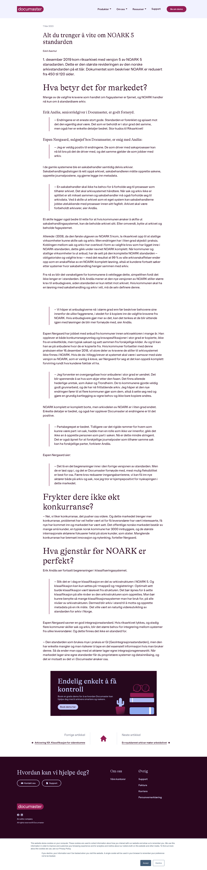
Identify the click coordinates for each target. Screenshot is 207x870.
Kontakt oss (30, 783)
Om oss (121, 9)
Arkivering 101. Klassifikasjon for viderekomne (60, 742)
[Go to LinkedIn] (22, 815)
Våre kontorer (118, 779)
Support (156, 9)
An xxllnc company (25, 819)
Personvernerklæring (150, 797)
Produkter (103, 9)
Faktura (143, 785)
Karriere (143, 791)
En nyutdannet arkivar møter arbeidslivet (144, 742)
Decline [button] (158, 863)
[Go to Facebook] (18, 815)
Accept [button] (146, 863)
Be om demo (176, 9)
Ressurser (138, 9)
